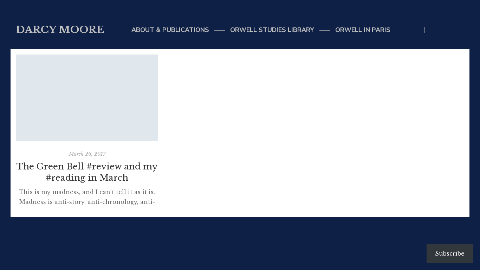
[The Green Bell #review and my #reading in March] (87, 97)
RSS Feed (462, 29)
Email (448, 29)
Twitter (433, 29)
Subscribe (450, 253)
